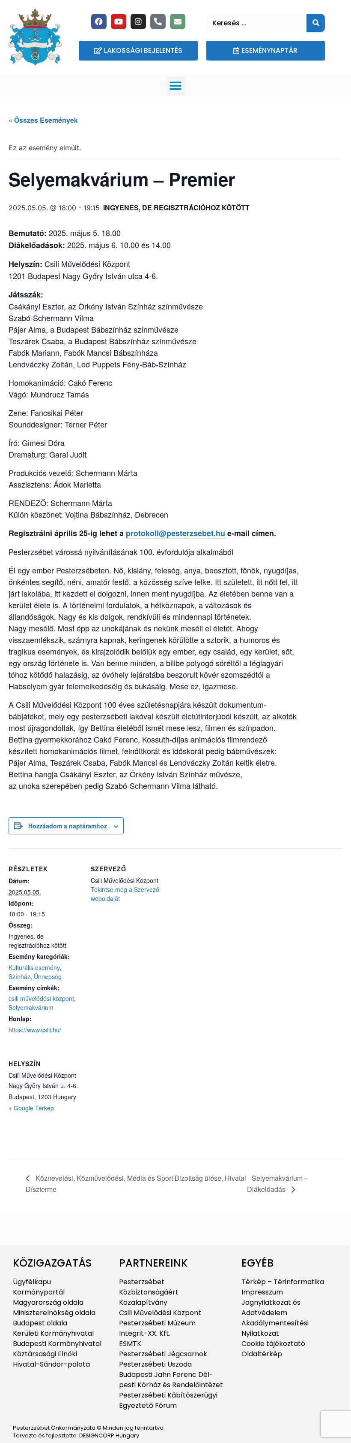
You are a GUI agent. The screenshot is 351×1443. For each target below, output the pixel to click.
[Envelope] (177, 21)
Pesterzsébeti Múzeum (157, 1323)
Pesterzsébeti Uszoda (155, 1364)
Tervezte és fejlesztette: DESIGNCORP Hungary (76, 1435)
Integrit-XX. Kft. (144, 1333)
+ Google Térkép (31, 1107)
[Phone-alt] (158, 21)
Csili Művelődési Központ (160, 1313)
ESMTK (130, 1344)
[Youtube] (118, 21)
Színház (19, 976)
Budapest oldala (40, 1323)
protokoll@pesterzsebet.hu (175, 533)
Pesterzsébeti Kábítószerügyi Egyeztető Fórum (168, 1400)
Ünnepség (48, 976)
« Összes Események (43, 120)
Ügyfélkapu (32, 1282)
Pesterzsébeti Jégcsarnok (163, 1354)
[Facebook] (99, 21)
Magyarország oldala (48, 1302)
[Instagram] (138, 21)
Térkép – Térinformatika (282, 1282)
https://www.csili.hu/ (35, 1029)
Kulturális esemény (34, 967)
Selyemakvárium (31, 1007)
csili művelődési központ (41, 998)
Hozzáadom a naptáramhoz (67, 826)
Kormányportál (39, 1292)
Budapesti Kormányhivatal (57, 1344)
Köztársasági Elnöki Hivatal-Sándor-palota (51, 1359)
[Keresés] (315, 23)
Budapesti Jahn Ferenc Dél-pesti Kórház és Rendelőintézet (171, 1380)
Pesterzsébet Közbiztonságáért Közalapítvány (148, 1292)
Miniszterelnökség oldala (54, 1313)
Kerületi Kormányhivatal (53, 1333)
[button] (175, 86)
